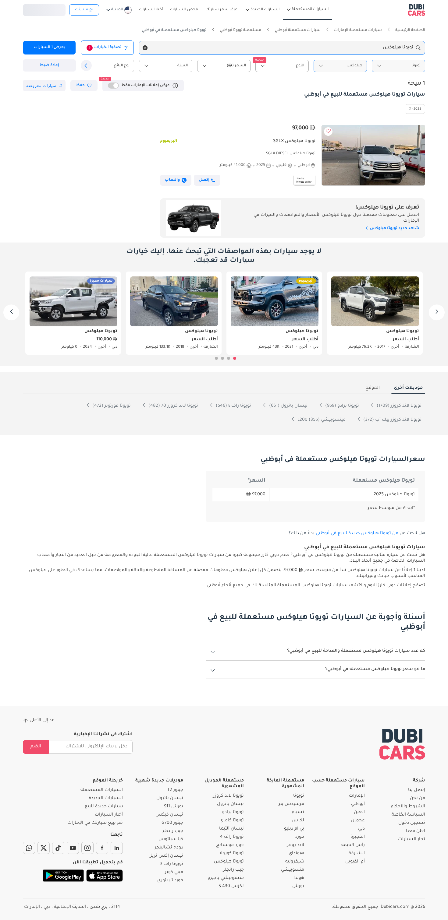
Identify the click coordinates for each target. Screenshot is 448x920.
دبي (361, 829)
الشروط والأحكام (408, 806)
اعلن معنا (415, 831)
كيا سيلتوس (170, 839)
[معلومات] (175, 86)
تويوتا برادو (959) (341, 406)
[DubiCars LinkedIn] (117, 848)
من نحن (417, 798)
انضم (35, 746)
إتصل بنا (416, 790)
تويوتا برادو (233, 812)
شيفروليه (294, 861)
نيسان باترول (230, 804)
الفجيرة (357, 837)
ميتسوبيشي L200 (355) (321, 420)
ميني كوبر (174, 872)
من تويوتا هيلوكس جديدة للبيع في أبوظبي (357, 533)
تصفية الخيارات (105, 47)
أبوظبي (358, 804)
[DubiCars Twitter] (44, 848)
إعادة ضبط (49, 65)
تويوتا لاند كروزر (228, 796)
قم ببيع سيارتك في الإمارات (95, 823)
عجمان (358, 820)
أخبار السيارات (109, 815)
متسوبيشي (292, 870)
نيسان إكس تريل (165, 856)
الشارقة (357, 853)
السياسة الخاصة (408, 815)
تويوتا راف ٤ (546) (233, 406)
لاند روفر (295, 845)
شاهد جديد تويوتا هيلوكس (394, 228)
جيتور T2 (175, 790)
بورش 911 (173, 806)
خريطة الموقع (108, 780)
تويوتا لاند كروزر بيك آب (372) (391, 420)
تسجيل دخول (44, 9)
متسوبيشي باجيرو (226, 878)
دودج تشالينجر (169, 847)
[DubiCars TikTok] (58, 848)
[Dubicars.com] (402, 744)
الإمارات (357, 796)
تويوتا (298, 796)
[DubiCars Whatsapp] (29, 848)
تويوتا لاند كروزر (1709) (398, 406)
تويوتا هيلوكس (229, 861)
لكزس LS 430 (230, 886)
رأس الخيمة (353, 845)
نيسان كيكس (169, 815)
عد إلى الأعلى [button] (42, 720)
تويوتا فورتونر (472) (111, 406)
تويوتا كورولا (231, 853)
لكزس (298, 820)
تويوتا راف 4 (232, 837)
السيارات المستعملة (101, 790)
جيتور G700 (172, 823)
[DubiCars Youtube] (73, 848)
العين (359, 812)
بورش (298, 886)
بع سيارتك (84, 10)
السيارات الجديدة (106, 798)
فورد (299, 837)
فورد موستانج (230, 845)
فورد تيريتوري (170, 880)
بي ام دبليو (294, 829)
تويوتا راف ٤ (171, 864)
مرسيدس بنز (291, 804)
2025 (417, 109)
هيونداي (296, 853)
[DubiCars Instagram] (87, 848)
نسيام (298, 812)
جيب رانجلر (233, 870)
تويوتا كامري (231, 820)
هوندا (298, 878)
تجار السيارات (411, 839)
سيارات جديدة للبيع (103, 806)
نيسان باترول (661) (288, 406)
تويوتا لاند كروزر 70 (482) (172, 406)
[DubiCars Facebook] (102, 848)
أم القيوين (355, 861)
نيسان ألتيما (231, 829)
